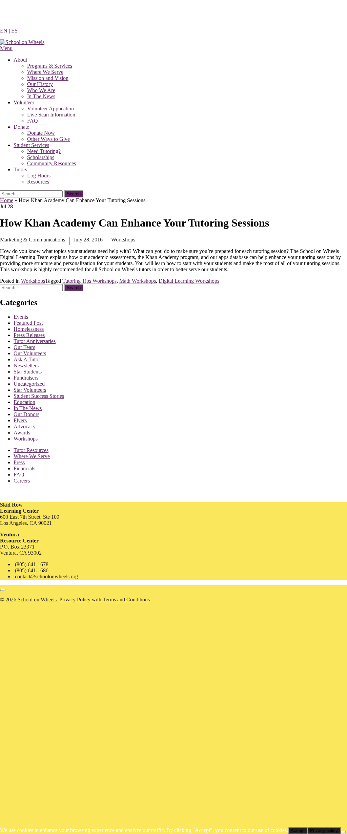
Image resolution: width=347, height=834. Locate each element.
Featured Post (28, 323)
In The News (41, 96)
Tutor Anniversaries (35, 341)
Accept (298, 830)
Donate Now (41, 133)
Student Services (31, 145)
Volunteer (24, 102)
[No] (343, 832)
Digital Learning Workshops (189, 281)
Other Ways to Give (48, 139)
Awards (22, 432)
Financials (24, 468)
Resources (38, 182)
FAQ (32, 121)
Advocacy (25, 426)
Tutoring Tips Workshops (89, 281)
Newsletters (26, 365)
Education (24, 402)
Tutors (20, 169)
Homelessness (29, 329)
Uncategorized (29, 384)
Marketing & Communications (32, 239)
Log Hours (38, 175)
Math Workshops (137, 281)
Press (19, 462)
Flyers (20, 420)
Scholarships (40, 157)
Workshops (123, 239)
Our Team (24, 347)
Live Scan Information (51, 114)
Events (21, 317)
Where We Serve (45, 72)
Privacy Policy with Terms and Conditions (104, 599)
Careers (22, 481)
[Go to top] (2, 590)
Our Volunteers (30, 353)
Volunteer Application (50, 108)
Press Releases (29, 335)
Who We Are (41, 90)
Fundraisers (26, 378)
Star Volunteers (30, 390)
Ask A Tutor (27, 359)
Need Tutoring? (44, 151)
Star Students (28, 372)
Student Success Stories (39, 396)
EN (3, 31)
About (20, 60)
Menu (6, 48)
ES (14, 31)
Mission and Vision (47, 78)
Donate (21, 127)
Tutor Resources (31, 450)
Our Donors (26, 414)
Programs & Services (49, 66)
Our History (40, 84)
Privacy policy (324, 830)
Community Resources (51, 163)
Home (6, 200)
